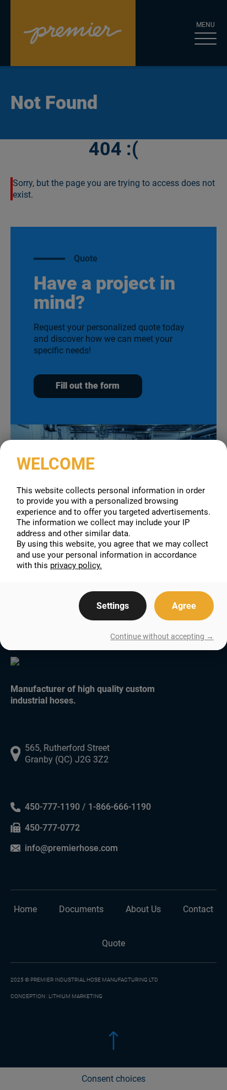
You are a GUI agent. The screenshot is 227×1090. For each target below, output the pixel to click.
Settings (112, 606)
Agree (184, 606)
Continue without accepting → (162, 636)
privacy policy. (76, 565)
